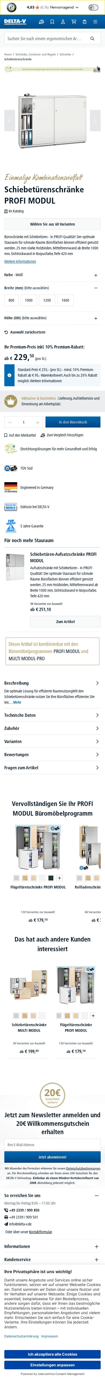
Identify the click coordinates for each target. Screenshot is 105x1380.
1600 (65, 300)
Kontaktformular (40, 1231)
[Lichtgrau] (16, 878)
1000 (29, 300)
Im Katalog (16, 211)
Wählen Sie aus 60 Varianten (52, 224)
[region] (52, 120)
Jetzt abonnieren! (52, 1157)
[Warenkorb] (73, 21)
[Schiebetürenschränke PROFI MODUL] (52, 120)
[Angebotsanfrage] (84, 21)
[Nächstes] (95, 120)
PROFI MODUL (67, 651)
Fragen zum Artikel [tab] (21, 767)
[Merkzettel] (52, 21)
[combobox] (44, 38)
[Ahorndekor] (33, 878)
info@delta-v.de (20, 1224)
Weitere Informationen (20, 261)
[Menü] (95, 21)
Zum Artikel (65, 621)
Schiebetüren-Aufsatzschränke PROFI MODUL (63, 557)
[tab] (52, 692)
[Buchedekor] (25, 878)
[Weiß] (42, 878)
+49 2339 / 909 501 (23, 1217)
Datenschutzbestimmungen (83, 1168)
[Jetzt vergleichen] (41, 21)
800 (11, 300)
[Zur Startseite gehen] (15, 21)
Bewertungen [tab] (16, 754)
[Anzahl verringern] (9, 422)
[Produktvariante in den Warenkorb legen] (59, 878)
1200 (47, 300)
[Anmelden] (63, 21)
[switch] (93, 7)
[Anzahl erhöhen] (38, 422)
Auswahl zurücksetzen (27, 332)
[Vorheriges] (9, 120)
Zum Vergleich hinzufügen (65, 435)
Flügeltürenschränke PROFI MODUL (38, 887)
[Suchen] (92, 38)
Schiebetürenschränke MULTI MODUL (29, 1027)
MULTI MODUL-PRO (27, 658)
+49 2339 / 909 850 (24, 1210)
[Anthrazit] (51, 878)
